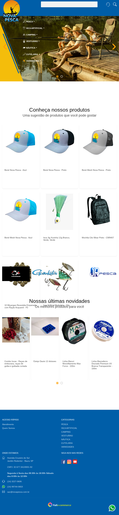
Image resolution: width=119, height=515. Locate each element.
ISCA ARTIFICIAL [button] (34, 28)
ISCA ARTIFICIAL (69, 428)
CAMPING (66, 432)
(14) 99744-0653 (15, 487)
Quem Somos (8, 428)
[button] (57, 76)
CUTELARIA (67, 443)
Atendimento (8, 424)
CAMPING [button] (31, 35)
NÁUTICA (65, 439)
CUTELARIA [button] (32, 54)
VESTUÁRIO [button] (32, 41)
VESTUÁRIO (67, 435)
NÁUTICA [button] (30, 48)
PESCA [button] (29, 21)
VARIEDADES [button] (32, 61)
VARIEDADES (67, 447)
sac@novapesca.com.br (18, 492)
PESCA (64, 424)
